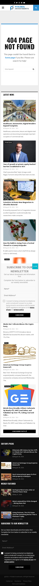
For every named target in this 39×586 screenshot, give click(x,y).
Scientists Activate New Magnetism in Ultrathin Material (18, 203)
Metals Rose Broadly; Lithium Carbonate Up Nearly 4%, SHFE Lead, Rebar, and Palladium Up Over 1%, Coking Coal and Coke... (19, 411)
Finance (7, 259)
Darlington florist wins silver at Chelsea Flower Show (23, 491)
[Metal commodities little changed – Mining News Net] (6, 503)
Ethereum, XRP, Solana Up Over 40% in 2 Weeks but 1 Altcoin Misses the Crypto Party (19, 324)
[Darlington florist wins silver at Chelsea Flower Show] (6, 492)
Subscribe (19, 567)
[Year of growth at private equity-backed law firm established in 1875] (19, 151)
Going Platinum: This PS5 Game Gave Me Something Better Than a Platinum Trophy (24, 514)
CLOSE (35, 266)
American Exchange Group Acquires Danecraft (17, 366)
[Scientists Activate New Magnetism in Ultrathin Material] (19, 189)
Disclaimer (18, 581)
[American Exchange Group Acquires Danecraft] (19, 352)
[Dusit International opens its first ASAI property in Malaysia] (6, 476)
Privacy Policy (27, 581)
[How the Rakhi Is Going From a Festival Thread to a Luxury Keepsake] (19, 230)
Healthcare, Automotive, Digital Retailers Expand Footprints (19, 124)
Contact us (9, 581)
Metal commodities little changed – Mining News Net (24, 502)
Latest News (8, 94)
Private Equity (8, 142)
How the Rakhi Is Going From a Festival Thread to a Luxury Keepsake (18, 244)
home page (10, 57)
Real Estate (8, 101)
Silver (6, 221)
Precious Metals (9, 180)
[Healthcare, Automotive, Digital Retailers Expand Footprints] (19, 111)
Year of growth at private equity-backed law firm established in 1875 (19, 165)
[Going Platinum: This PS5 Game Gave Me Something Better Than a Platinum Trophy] (6, 515)
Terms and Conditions (18, 584)
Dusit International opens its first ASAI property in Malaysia (24, 475)
